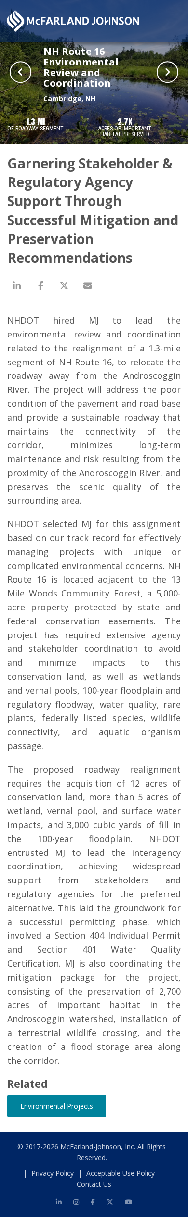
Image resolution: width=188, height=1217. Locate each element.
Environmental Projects (56, 1106)
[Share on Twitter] (64, 285)
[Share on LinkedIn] (17, 285)
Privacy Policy (52, 1173)
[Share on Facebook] (40, 285)
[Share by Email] (87, 285)
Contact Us (94, 1184)
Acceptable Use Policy (120, 1173)
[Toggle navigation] (167, 20)
